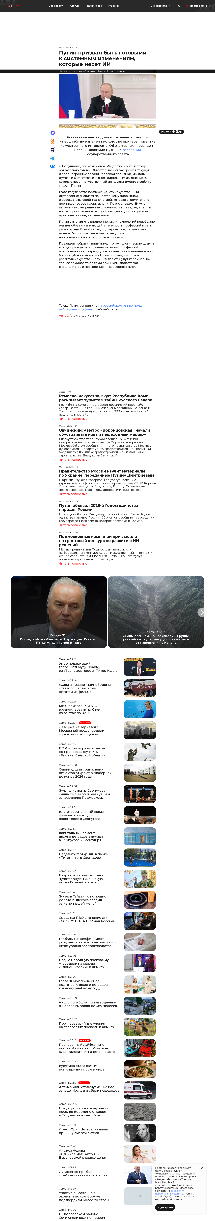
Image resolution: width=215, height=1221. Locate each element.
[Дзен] (171, 132)
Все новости (56, 5)
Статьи (74, 5)
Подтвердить (165, 1207)
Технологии (65, 71)
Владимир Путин (105, 71)
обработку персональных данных (169, 1192)
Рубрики (113, 5)
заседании (131, 150)
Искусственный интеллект (84, 71)
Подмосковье (93, 5)
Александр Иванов (84, 315)
